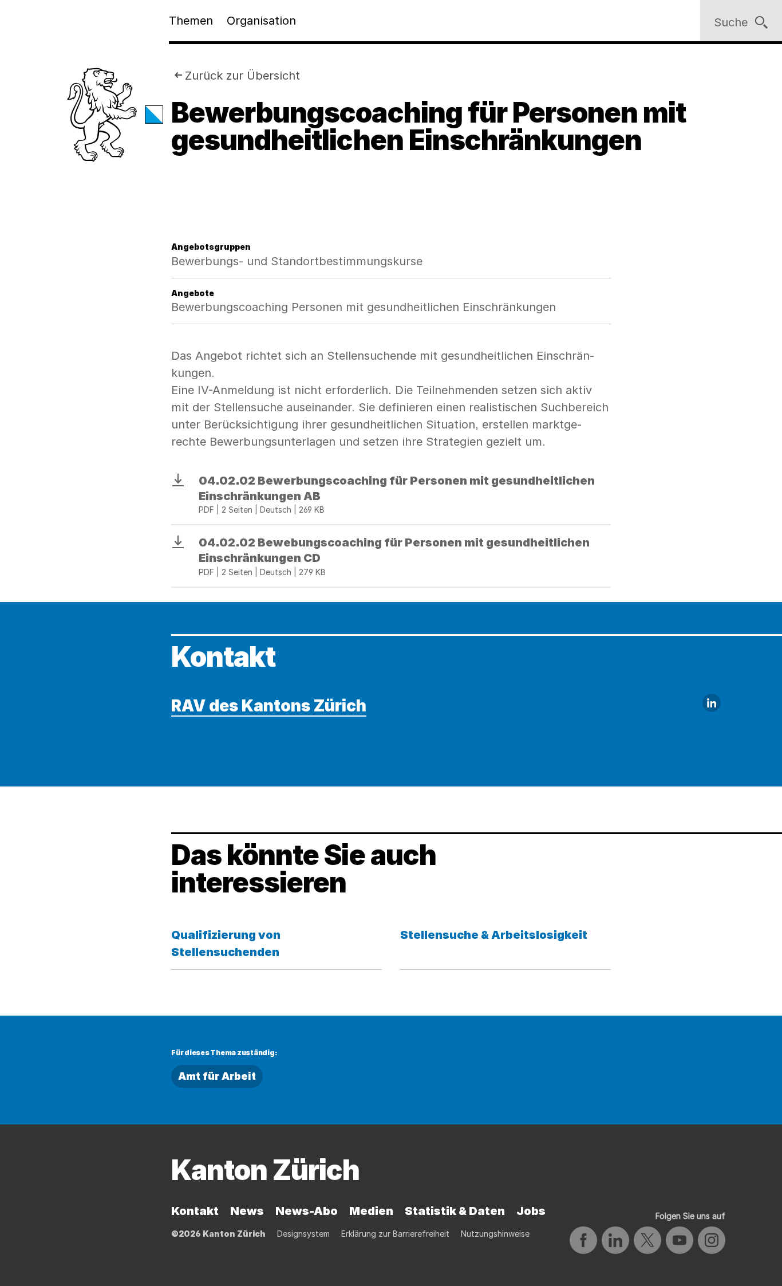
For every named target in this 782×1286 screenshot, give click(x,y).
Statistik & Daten (455, 1211)
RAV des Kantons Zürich (268, 705)
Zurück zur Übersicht (242, 75)
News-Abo (306, 1211)
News (247, 1211)
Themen (191, 20)
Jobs (531, 1211)
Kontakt (195, 1211)
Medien (371, 1211)
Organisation (261, 20)
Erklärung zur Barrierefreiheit (395, 1233)
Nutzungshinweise (495, 1233)
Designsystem (303, 1233)
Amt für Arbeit (217, 1076)
